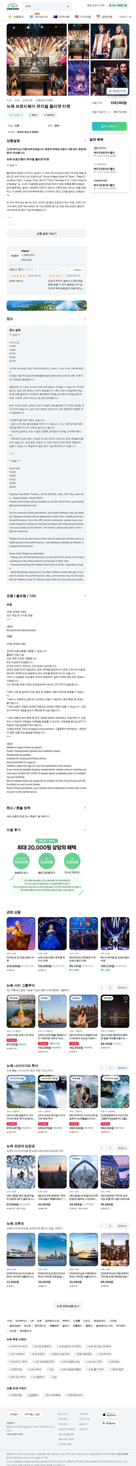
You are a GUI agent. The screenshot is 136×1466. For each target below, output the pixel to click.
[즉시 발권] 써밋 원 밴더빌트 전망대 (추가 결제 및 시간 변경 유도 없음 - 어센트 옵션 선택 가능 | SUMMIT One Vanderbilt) (20, 1197)
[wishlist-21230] (126, 921)
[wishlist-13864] (32, 1237)
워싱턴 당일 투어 (60, 1353)
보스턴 (27, 1325)
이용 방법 (63, 1419)
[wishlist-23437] (94, 998)
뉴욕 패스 (115, 1361)
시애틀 (76, 1320)
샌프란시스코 (52, 1320)
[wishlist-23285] (32, 1159)
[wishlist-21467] (63, 921)
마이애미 (121, 1325)
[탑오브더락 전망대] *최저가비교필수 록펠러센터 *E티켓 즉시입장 (52, 1197)
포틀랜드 (77, 1325)
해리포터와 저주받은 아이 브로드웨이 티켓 (82, 959)
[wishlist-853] (63, 998)
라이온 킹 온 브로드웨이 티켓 (20, 959)
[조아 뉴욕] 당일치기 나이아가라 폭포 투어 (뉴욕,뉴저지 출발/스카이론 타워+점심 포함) (21, 1117)
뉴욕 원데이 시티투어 (70, 1346)
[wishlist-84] (126, 998)
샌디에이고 (40, 1325)
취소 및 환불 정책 (66, 1434)
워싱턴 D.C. (100, 1320)
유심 (51, 1369)
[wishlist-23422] (94, 1159)
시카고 (86, 1320)
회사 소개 (63, 1414)
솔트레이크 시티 (104, 1325)
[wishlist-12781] (63, 1159)
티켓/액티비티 (75, 1395)
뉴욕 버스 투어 (94, 1361)
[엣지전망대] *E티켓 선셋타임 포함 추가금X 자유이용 (115, 1197)
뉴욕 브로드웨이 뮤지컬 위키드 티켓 (51, 959)
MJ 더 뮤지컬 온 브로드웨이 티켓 (115, 959)
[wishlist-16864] (126, 1079)
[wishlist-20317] (32, 1079)
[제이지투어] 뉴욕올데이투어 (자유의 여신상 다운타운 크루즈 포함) (83, 1036)
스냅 (54, 1376)
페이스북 (83, 1414)
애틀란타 (54, 1325)
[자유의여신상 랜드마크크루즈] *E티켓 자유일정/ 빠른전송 (51, 1275)
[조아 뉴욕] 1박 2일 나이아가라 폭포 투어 (52, 1117)
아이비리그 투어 (18, 1361)
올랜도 (89, 1325)
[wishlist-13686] (126, 1237)
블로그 (83, 1424)
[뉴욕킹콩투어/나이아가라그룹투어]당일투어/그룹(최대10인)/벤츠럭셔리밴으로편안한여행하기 (115, 1117)
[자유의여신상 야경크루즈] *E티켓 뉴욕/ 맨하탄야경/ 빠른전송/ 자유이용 (115, 1275)
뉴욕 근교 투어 (17, 1376)
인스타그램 (84, 1419)
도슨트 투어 (105, 1353)
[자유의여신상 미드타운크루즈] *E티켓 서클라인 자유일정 (21, 1275)
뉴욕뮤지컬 (16, 1369)
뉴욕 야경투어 (17, 1353)
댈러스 (65, 1325)
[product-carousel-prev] (62, 270)
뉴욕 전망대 (38, 1353)
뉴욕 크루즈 (35, 1369)
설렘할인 (33, 1395)
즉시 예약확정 (53, 1395)
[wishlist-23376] (94, 1079)
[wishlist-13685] (63, 1237)
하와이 (66, 1320)
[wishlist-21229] (32, 921)
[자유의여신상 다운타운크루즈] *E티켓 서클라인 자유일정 (83, 1275)
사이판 (112, 1320)
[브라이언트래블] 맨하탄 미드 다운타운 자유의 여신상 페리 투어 (52, 1036)
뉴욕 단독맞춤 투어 (44, 1361)
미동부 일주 (117, 1369)
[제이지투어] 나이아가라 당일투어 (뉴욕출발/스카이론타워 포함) (83, 1117)
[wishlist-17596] (94, 1237)
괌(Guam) (15, 1325)
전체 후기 (83, 1429)
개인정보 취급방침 (67, 1429)
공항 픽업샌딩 (84, 1353)
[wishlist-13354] (126, 1159)
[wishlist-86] (32, 998)
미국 (9, 100)
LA (32, 1320)
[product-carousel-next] (68, 270)
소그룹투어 (38, 1376)
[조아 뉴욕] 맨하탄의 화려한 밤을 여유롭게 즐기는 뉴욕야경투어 (114, 1036)
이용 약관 (63, 1424)
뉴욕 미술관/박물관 (71, 1369)
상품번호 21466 (44, 100)
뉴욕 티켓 (28, 100)
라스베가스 (21, 1320)
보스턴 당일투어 (42, 1346)
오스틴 (12, 1330)
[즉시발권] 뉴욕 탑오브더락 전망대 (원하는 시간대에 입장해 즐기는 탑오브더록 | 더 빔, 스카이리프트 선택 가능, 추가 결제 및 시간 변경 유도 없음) (83, 1197)
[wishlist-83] (63, 1079)
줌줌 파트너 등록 (96, 5)
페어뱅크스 (26, 1330)
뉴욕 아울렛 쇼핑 (70, 1361)
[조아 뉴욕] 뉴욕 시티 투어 (20, 1034)
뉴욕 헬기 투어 (96, 1369)
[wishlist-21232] (94, 921)
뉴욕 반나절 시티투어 (100, 1346)
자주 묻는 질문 (65, 1444)
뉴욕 (17, 100)
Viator (25, 251)
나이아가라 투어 (18, 1346)
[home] (13, 7)
